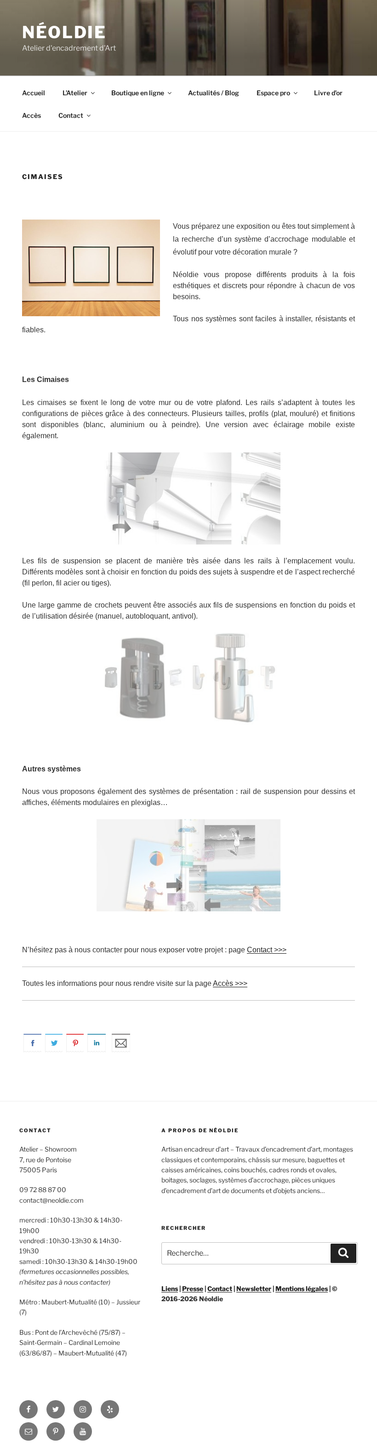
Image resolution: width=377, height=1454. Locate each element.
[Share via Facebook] (32, 1049)
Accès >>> (230, 983)
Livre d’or (328, 93)
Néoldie (64, 32)
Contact (70, 115)
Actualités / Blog (213, 93)
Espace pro (273, 93)
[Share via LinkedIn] (96, 1049)
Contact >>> (266, 950)
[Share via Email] (121, 1049)
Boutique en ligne (137, 93)
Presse (192, 1288)
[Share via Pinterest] (75, 1049)
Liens (169, 1288)
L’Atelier (75, 93)
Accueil (33, 93)
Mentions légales (301, 1288)
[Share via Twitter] (54, 1049)
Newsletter (253, 1288)
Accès (31, 115)
